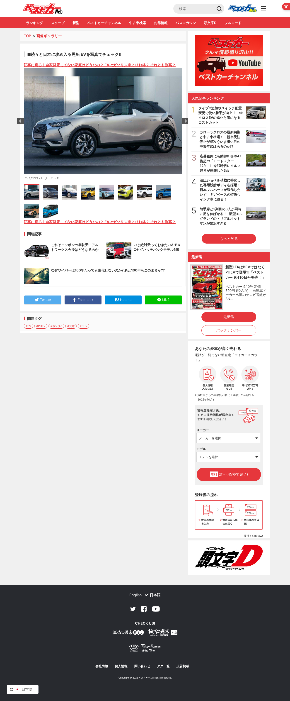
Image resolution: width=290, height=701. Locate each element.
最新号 (228, 317)
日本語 (155, 595)
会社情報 (101, 666)
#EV (28, 326)
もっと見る (229, 238)
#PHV (83, 326)
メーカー (202, 430)
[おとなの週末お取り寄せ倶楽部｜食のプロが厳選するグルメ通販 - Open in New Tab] (128, 633)
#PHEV (40, 326)
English (135, 595)
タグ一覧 (163, 666)
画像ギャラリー (49, 36)
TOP (27, 36)
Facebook (144, 609)
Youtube (156, 609)
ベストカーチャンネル (104, 23)
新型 (75, 23)
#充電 (71, 326)
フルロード (233, 23)
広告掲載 (182, 666)
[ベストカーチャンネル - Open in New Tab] (229, 60)
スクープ (58, 23)
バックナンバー (229, 330)
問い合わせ (142, 666)
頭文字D (210, 23)
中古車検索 (137, 23)
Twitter (133, 609)
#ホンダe (56, 326)
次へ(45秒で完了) (229, 474)
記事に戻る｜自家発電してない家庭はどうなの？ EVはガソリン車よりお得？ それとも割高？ (100, 65)
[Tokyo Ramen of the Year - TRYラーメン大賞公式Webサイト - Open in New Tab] (145, 649)
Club (242, 9)
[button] (20, 121)
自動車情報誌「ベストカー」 (43, 8)
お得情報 (161, 23)
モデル (201, 449)
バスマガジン (186, 23)
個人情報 (121, 666)
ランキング (34, 23)
